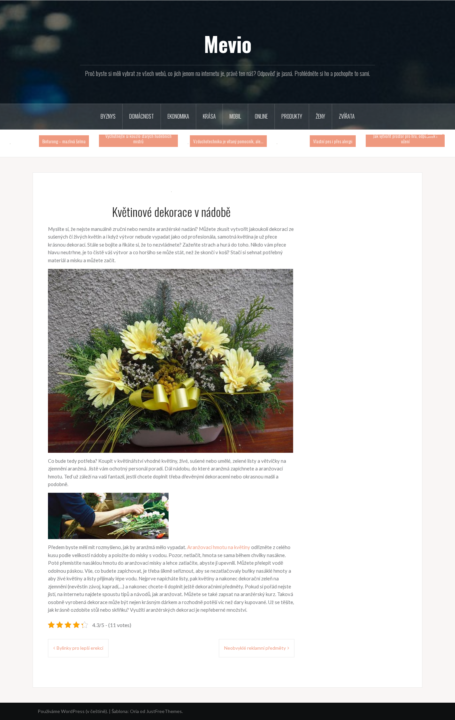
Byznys (108, 116)
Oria (134, 711)
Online (261, 116)
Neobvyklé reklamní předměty (255, 648)
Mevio (227, 43)
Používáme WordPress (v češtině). (73, 711)
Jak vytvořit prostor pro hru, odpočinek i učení (405, 138)
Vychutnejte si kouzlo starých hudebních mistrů (138, 138)
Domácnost (141, 116)
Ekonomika (178, 116)
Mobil (235, 116)
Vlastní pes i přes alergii (332, 141)
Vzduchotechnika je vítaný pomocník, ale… (228, 141)
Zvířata (347, 116)
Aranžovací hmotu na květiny (218, 547)
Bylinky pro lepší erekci (80, 648)
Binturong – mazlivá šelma (64, 141)
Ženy (320, 116)
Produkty (291, 116)
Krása (209, 116)
